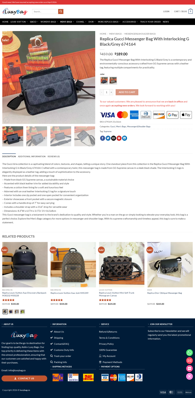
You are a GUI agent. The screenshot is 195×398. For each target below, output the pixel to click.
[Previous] (8, 77)
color (102, 74)
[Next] (89, 77)
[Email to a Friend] (113, 138)
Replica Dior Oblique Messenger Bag (164, 293)
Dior (91, 22)
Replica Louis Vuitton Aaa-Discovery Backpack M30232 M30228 (24, 294)
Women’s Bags (48, 22)
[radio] (104, 80)
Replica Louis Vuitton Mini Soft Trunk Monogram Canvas (116, 294)
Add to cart (127, 92)
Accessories (129, 22)
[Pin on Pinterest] (119, 138)
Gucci (33, 22)
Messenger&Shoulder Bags (140, 34)
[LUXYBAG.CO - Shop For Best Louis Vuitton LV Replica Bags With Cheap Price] (15, 11)
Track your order (150, 22)
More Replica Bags (108, 22)
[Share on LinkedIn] (124, 138)
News (166, 22)
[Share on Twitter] (108, 138)
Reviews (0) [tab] (54, 156)
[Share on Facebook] (102, 138)
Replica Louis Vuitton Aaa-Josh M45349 (69, 293)
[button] (166, 11)
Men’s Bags (66, 22)
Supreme (108, 131)
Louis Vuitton (18, 22)
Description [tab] (9, 156)
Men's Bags (115, 34)
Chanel (80, 22)
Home (5, 22)
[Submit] (60, 11)
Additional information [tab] (32, 156)
